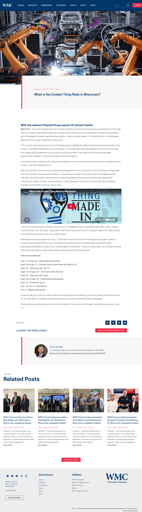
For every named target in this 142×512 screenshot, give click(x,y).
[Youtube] (7, 476)
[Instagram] (26, 476)
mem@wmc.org (10, 490)
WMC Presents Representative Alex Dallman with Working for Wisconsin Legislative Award (87, 420)
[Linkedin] (12, 476)
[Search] (128, 5)
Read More (8, 445)
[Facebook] (17, 476)
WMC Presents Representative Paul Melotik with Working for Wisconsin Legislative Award (52, 420)
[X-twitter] (21, 476)
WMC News (54, 89)
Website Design (118, 508)
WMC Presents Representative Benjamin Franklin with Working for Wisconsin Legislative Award (122, 420)
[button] (107, 323)
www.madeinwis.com (42, 165)
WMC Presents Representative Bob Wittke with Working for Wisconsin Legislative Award (18, 420)
